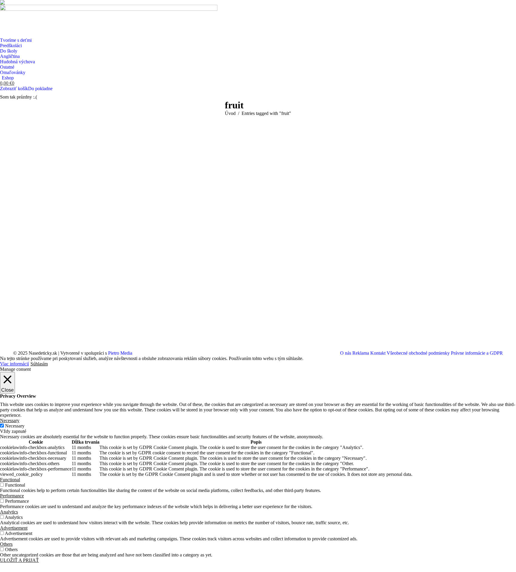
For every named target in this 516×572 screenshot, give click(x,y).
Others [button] (6, 544)
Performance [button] (12, 495)
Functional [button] (10, 479)
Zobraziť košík (14, 88)
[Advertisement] (258, 161)
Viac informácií (14, 363)
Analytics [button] (9, 511)
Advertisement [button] (13, 528)
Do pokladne (40, 88)
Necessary (14, 425)
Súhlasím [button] (39, 363)
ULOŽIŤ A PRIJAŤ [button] (19, 560)
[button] (4, 4)
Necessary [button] (9, 420)
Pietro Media (120, 353)
